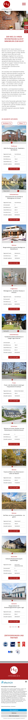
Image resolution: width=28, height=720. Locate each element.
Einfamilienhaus (14, 196)
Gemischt (14, 605)
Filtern (21, 123)
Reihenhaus (14, 428)
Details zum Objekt (14, 168)
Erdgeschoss (14, 290)
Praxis (14, 384)
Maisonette (14, 558)
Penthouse (14, 148)
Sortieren (6, 123)
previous (10, 627)
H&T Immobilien (14, 671)
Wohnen (14, 247)
